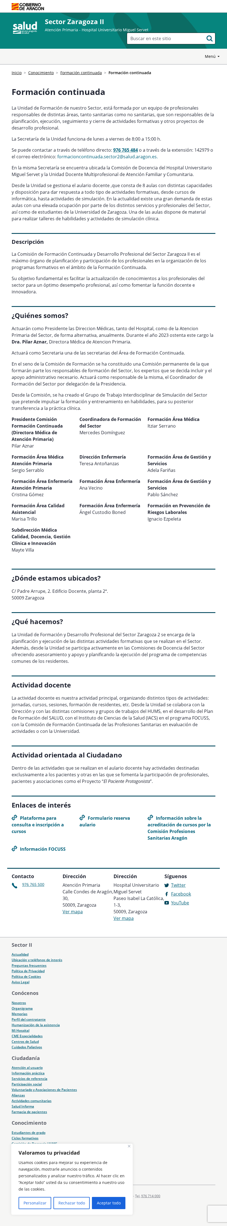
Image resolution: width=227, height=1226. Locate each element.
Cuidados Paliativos (27, 1047)
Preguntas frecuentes (29, 965)
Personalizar (35, 1203)
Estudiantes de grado (28, 1132)
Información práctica (28, 1073)
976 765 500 (33, 884)
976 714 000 (150, 1196)
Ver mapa (73, 912)
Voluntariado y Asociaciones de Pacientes (44, 1089)
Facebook (181, 894)
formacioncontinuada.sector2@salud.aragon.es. (107, 157)
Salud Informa (23, 1106)
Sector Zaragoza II (74, 21)
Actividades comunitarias (31, 1100)
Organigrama (22, 1008)
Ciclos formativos (25, 1138)
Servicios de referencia (29, 1078)
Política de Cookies (26, 976)
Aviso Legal (20, 982)
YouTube (180, 903)
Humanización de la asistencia (36, 1025)
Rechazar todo (71, 1203)
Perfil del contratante (29, 1019)
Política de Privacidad (28, 971)
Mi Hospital (20, 1030)
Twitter (178, 885)
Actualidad (20, 954)
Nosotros (19, 1002)
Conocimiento (41, 72)
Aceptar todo (109, 1203)
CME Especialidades (27, 1036)
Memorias (19, 1014)
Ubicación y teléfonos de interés (37, 960)
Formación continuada (81, 72)
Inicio (17, 72)
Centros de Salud (25, 1041)
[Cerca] (129, 1146)
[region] (72, 1179)
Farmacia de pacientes (29, 1111)
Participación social (27, 1084)
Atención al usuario (27, 1067)
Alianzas (18, 1095)
